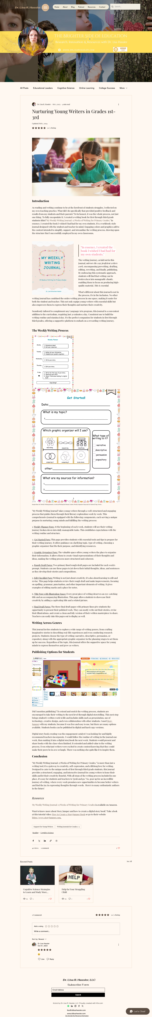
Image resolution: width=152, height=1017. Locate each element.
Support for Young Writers (43, 827)
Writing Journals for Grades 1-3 (68, 827)
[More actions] (118, 104)
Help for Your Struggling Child (73, 891)
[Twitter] (82, 1006)
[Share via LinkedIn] (45, 841)
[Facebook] (79, 1006)
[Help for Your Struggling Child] (76, 875)
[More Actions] (118, 944)
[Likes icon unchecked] (39, 959)
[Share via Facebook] (33, 841)
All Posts (24, 88)
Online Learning (86, 88)
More (122, 88)
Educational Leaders (43, 88)
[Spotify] (68, 1006)
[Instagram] (75, 1006)
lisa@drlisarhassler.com (76, 1010)
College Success (107, 88)
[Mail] (45, 7)
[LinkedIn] (72, 1006)
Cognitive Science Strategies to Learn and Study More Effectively (36, 891)
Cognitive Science (65, 88)
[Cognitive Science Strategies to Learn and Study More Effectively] (37, 875)
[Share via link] (51, 841)
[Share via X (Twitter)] (39, 841)
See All (129, 861)
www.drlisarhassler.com (76, 1014)
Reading (35, 833)
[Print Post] (56, 841)
